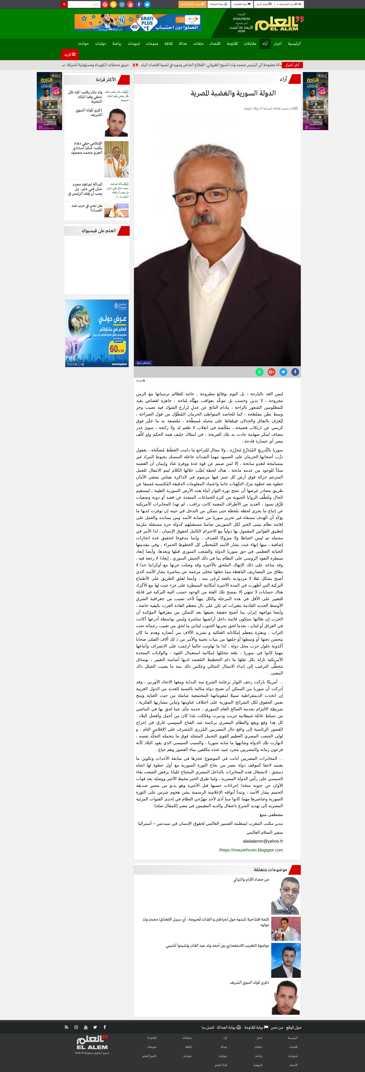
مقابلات (250, 43)
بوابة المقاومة (241, 4)
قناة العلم (221, 1065)
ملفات (198, 43)
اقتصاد (215, 43)
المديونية (257, 1065)
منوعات (152, 43)
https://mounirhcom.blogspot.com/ (251, 850)
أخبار (278, 43)
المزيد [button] (68, 54)
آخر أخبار (292, 65)
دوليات (100, 43)
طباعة (139, 380)
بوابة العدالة (217, 4)
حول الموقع (294, 1027)
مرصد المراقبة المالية (191, 4)
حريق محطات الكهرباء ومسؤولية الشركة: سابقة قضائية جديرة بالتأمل (105, 65)
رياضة (116, 43)
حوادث (83, 43)
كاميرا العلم (149, 1056)
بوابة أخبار (262, 4)
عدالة (183, 43)
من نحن (277, 1027)
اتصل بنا (208, 1027)
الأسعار (293, 1065)
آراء (265, 43)
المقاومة (232, 43)
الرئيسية (294, 43)
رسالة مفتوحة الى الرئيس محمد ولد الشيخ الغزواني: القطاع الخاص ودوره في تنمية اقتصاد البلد (242, 65)
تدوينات (134, 43)
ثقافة (169, 43)
